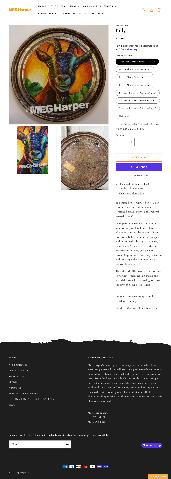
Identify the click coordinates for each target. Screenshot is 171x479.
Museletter (17, 376)
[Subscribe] (67, 444)
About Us (15, 387)
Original (125, 116)
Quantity (120, 135)
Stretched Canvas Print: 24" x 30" (137, 108)
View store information (131, 193)
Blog (12, 404)
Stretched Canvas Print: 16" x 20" (137, 92)
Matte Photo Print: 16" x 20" (135, 69)
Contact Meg (159, 477)
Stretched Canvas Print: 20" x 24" (137, 100)
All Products (18, 365)
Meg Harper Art (22, 472)
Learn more (132, 264)
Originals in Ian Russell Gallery (31, 399)
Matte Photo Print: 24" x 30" (135, 84)
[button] (74, 6)
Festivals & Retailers (23, 393)
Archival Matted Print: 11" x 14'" (137, 61)
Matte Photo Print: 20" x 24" (135, 77)
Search (14, 382)
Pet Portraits (18, 370)
